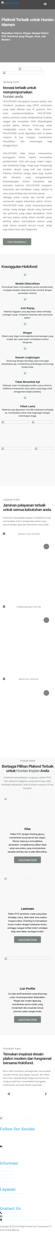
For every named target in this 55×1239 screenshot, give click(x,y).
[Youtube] (27, 1152)
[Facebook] (27, 1133)
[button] (45, 3)
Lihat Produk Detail (27, 860)
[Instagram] (27, 1140)
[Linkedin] (27, 1146)
